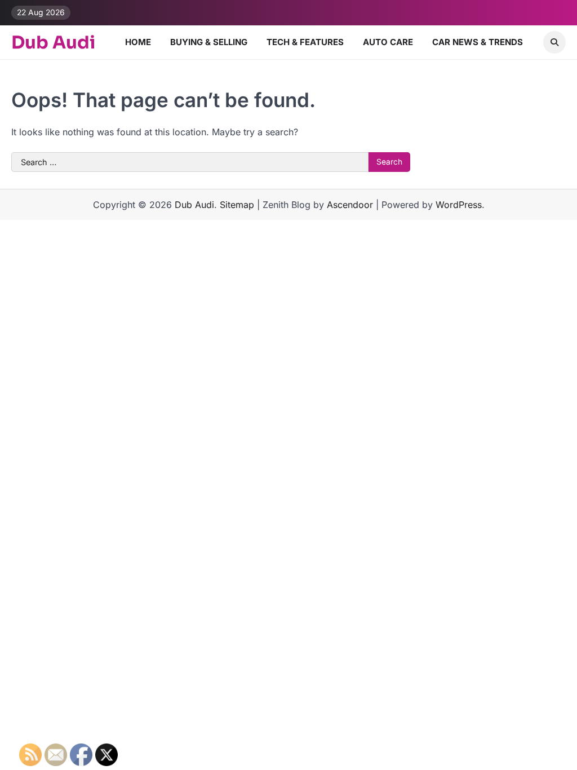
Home (138, 42)
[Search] (554, 42)
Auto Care (388, 42)
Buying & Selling (208, 42)
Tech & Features (305, 42)
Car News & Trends (477, 42)
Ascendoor (350, 204)
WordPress (459, 204)
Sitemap (237, 204)
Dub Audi (53, 42)
